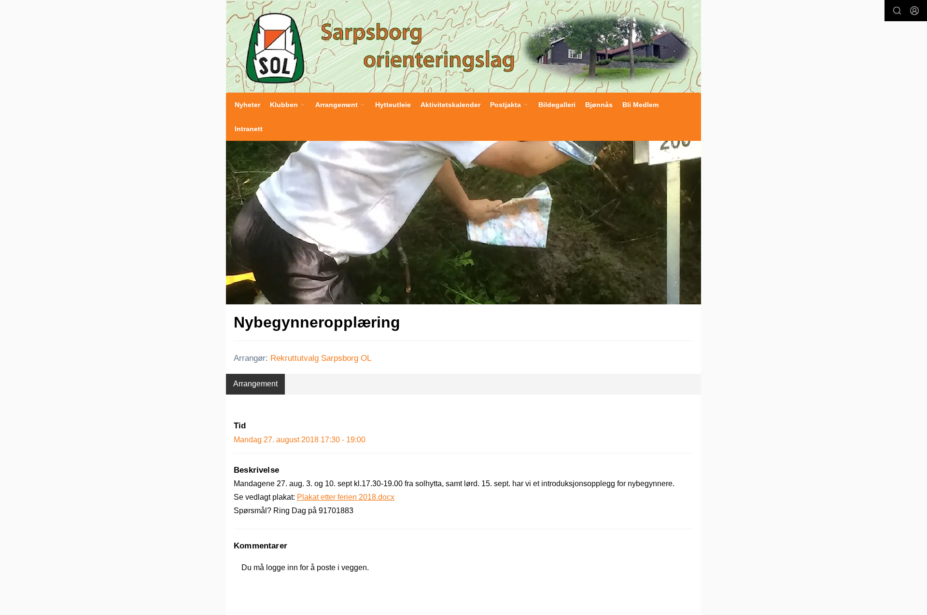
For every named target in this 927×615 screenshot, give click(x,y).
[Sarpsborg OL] (463, 46)
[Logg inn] (914, 10)
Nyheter (247, 105)
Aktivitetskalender (450, 105)
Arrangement (255, 384)
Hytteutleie (393, 105)
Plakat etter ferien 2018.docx (345, 497)
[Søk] (897, 10)
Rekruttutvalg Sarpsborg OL (320, 358)
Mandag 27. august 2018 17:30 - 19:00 (299, 440)
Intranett (249, 129)
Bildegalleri (557, 105)
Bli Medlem (640, 105)
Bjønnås (599, 105)
